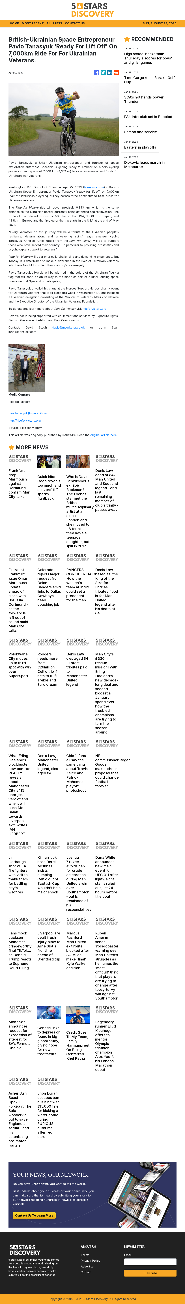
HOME (14, 23)
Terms (85, 1255)
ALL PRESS (54, 23)
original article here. (103, 435)
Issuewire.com (94, 187)
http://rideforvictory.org (24, 420)
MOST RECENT (33, 23)
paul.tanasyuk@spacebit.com (28, 413)
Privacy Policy (90, 1260)
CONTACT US (75, 23)
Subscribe (150, 1273)
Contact (86, 1272)
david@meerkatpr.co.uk (68, 327)
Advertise (87, 1266)
